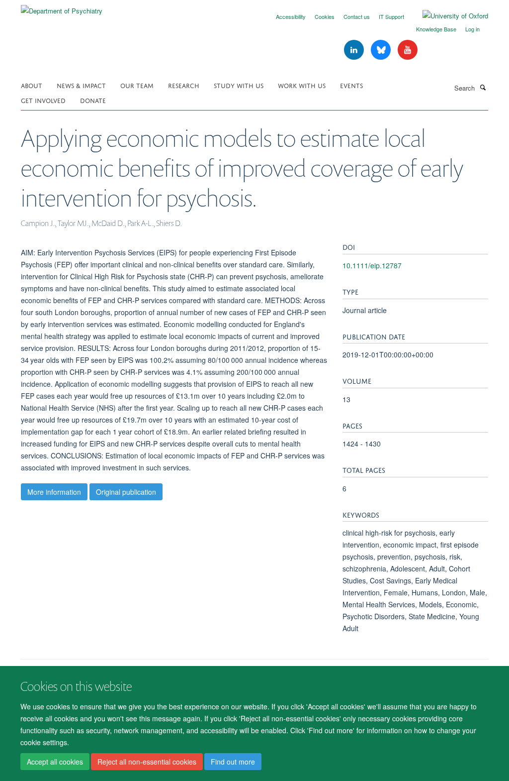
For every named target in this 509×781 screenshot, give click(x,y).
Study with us (238, 85)
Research (183, 85)
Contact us (356, 16)
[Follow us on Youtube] (408, 50)
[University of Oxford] (448, 16)
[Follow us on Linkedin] (355, 50)
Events (351, 85)
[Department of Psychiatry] (61, 7)
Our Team (137, 85)
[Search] (482, 87)
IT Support (391, 16)
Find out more (233, 762)
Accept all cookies (55, 762)
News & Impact (81, 85)
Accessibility (291, 16)
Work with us (302, 85)
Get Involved (43, 100)
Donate (93, 100)
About (31, 85)
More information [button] (54, 492)
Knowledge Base (436, 29)
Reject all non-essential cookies (146, 762)
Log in (472, 29)
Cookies (325, 16)
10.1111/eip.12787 (372, 265)
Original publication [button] (126, 492)
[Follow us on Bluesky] (382, 50)
